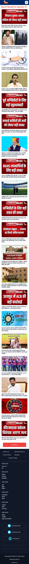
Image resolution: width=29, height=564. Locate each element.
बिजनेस (3, 474)
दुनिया (3, 486)
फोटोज (3, 497)
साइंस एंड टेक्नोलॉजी (6, 519)
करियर (3, 498)
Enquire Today (13, 458)
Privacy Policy (7, 455)
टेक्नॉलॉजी (4, 478)
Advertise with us (20, 452)
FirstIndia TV (16, 538)
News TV (4, 466)
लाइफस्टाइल (4, 495)
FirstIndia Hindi (16, 526)
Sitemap (17, 455)
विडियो (3, 488)
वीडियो (3, 515)
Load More (14, 445)
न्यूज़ (3, 484)
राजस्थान (4, 505)
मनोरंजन (4, 476)
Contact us (6, 452)
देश (2, 468)
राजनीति (4, 517)
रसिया (3, 507)
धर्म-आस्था (4, 509)
